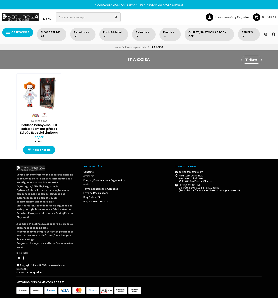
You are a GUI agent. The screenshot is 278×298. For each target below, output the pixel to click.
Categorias (20, 32)
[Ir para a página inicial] (20, 17)
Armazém (88, 176)
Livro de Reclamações (96, 193)
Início (118, 47)
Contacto (88, 171)
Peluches (142, 32)
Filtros (253, 60)
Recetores (81, 32)
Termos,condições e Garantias (100, 188)
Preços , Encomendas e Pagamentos (104, 180)
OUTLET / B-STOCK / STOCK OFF (207, 34)
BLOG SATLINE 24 (50, 34)
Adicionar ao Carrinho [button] (41, 151)
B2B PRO (247, 32)
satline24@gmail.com (191, 171)
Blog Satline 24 (91, 197)
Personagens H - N (135, 47)
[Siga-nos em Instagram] (266, 34)
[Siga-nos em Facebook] (274, 34)
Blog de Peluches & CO (96, 201)
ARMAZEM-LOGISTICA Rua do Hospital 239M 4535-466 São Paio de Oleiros (195, 178)
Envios (87, 184)
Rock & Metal (112, 32)
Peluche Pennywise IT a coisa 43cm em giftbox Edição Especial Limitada (39, 129)
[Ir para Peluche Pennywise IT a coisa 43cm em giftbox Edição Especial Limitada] (39, 96)
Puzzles (168, 32)
